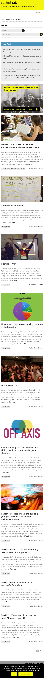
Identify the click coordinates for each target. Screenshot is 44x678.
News (12, 168)
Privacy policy (26, 674)
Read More (28, 164)
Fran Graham (38, 168)
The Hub (4, 19)
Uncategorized (5, 168)
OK (14, 674)
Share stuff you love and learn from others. (19, 109)
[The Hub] (9, 3)
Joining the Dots (20, 168)
